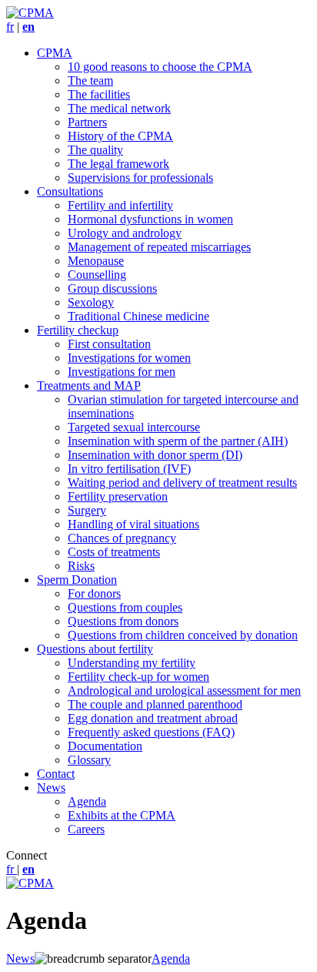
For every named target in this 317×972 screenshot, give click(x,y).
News (51, 787)
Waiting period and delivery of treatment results (182, 482)
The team (90, 80)
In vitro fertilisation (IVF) (129, 468)
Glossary (89, 759)
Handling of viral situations (133, 524)
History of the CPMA (120, 135)
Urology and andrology (125, 233)
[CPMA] (30, 12)
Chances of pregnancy (122, 538)
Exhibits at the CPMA (121, 815)
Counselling (97, 274)
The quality (95, 149)
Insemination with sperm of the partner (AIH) (178, 440)
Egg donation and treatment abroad (153, 718)
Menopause (96, 260)
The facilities (99, 94)
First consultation (109, 343)
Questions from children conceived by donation (183, 635)
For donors (94, 593)
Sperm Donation (77, 579)
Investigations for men (121, 371)
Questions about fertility (95, 648)
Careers (86, 829)
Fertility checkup (77, 330)
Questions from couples (125, 607)
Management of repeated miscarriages (159, 246)
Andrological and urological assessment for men (184, 690)
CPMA (54, 52)
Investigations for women (129, 357)
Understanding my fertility (131, 662)
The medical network (119, 108)
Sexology (91, 302)
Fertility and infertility (120, 205)
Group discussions (112, 288)
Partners (87, 122)
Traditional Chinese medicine (138, 316)
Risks (81, 565)
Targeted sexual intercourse (134, 427)
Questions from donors (123, 621)
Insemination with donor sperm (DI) (155, 454)
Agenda (87, 801)
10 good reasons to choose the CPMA (160, 66)
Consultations (70, 191)
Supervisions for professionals (140, 177)
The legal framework (118, 163)
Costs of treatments (114, 551)
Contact (56, 773)
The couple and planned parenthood (155, 704)
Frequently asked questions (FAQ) (151, 732)
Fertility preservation (118, 496)
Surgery (87, 510)
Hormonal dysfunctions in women (150, 219)
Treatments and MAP (89, 385)
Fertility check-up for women (138, 676)
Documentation (105, 745)
